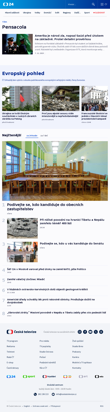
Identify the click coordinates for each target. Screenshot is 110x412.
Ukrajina (27, 12)
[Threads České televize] (101, 332)
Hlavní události (12, 12)
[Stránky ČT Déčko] (67, 376)
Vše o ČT (43, 367)
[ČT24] (8, 4)
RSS (101, 406)
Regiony (67, 12)
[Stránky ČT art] (83, 376)
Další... (77, 12)
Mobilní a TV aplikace (82, 362)
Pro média (44, 341)
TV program (12, 341)
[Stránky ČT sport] (29, 376)
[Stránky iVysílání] (49, 376)
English (27, 406)
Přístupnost (55, 406)
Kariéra (75, 357)
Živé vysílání (77, 341)
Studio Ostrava (46, 351)
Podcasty (76, 351)
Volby (37, 12)
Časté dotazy (13, 367)
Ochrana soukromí (40, 406)
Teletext (11, 351)
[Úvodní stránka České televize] (22, 332)
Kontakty (76, 367)
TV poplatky (45, 346)
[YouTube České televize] (90, 332)
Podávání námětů (48, 362)
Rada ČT (10, 357)
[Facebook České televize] (85, 332)
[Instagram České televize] (80, 332)
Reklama (11, 346)
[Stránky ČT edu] (99, 376)
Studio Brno (77, 346)
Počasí (43, 357)
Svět (57, 12)
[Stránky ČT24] (11, 376)
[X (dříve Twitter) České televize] (96, 332)
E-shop (10, 362)
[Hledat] (93, 4)
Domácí (47, 12)
